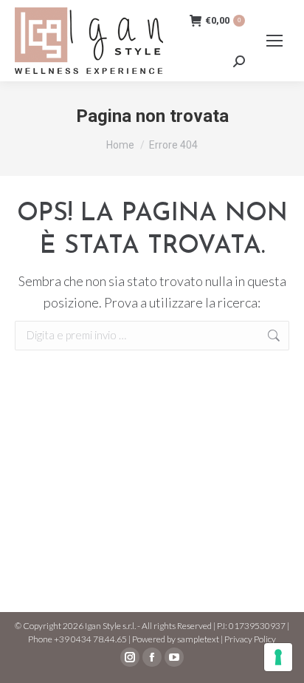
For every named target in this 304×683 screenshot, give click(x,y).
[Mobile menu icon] (274, 40)
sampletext (198, 639)
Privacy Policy (250, 639)
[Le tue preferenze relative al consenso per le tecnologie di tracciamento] (278, 657)
